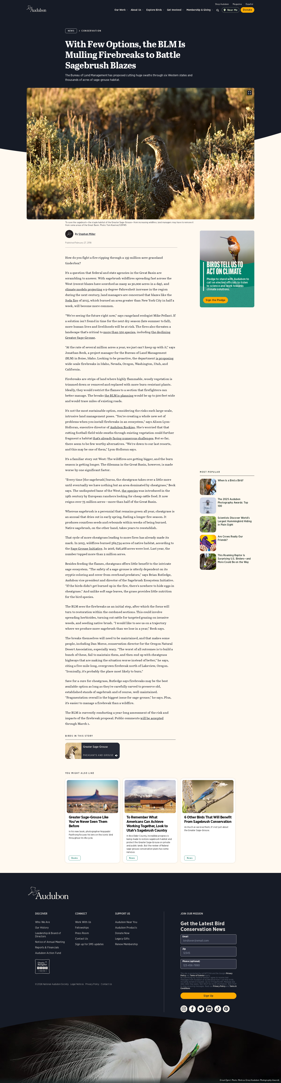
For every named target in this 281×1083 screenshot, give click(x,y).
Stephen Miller (87, 234)
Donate (247, 9)
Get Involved (174, 9)
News (71, 31)
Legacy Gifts (122, 938)
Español (249, 4)
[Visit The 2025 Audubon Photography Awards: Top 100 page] (227, 505)
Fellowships (82, 927)
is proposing (165, 358)
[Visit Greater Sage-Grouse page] (92, 751)
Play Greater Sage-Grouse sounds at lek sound (116, 755)
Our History (42, 927)
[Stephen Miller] (69, 234)
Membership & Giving (199, 9)
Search (218, 10)
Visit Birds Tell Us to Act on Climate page (227, 269)
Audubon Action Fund (48, 953)
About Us (136, 9)
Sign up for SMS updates (89, 944)
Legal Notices (77, 984)
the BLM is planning (119, 395)
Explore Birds (154, 9)
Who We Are (42, 922)
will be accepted (151, 718)
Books (74, 858)
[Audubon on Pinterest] (226, 1008)
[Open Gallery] (249, 92)
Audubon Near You (126, 922)
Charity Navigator (42, 966)
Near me (232, 10)
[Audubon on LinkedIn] (209, 1008)
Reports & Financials (47, 947)
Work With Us (83, 922)
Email (185, 936)
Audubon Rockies (122, 427)
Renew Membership (126, 944)
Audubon (36, 9)
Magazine (237, 4)
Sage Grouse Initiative (86, 548)
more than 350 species (119, 332)
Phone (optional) (191, 961)
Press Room (82, 933)
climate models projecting (83, 289)
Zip (184, 949)
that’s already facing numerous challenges (123, 438)
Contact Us (81, 938)
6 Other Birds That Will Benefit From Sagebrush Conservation (208, 820)
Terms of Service (197, 975)
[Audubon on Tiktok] (217, 1008)
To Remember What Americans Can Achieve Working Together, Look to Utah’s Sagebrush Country (150, 820)
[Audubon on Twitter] (200, 1008)
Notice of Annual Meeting (50, 941)
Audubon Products (126, 927)
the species (130, 490)
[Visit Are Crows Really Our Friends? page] (227, 543)
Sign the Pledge (215, 300)
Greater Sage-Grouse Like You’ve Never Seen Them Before (92, 820)
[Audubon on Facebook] (192, 1008)
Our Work (119, 9)
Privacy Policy (92, 984)
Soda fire (71, 300)
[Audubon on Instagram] (184, 1008)
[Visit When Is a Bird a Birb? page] (224, 487)
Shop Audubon (222, 4)
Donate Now (122, 933)
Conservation (91, 31)
